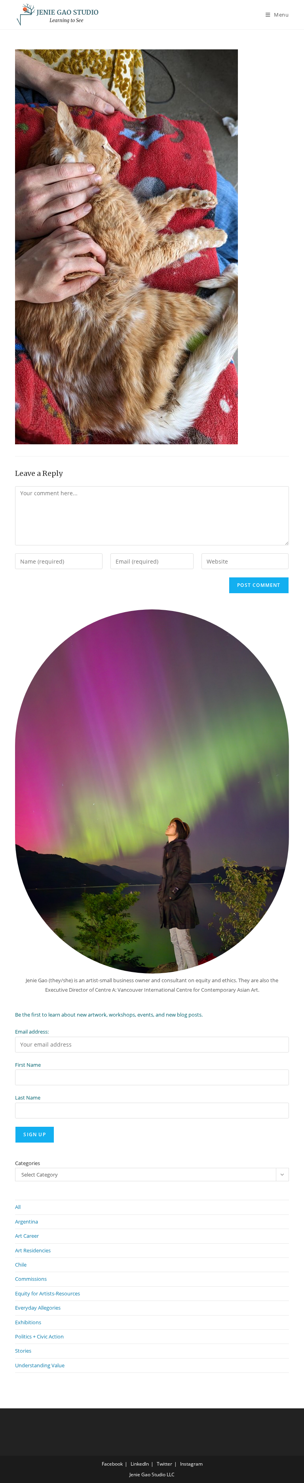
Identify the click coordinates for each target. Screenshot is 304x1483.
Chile (21, 1264)
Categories (27, 1163)
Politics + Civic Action (39, 1336)
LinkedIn (140, 1463)
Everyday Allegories (38, 1307)
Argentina (26, 1221)
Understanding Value (40, 1365)
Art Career (27, 1235)
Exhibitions (28, 1322)
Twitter (164, 1463)
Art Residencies (33, 1250)
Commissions (31, 1278)
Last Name (27, 1097)
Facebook (112, 1463)
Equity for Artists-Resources (47, 1293)
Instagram (191, 1463)
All (18, 1206)
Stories (23, 1350)
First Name (28, 1064)
